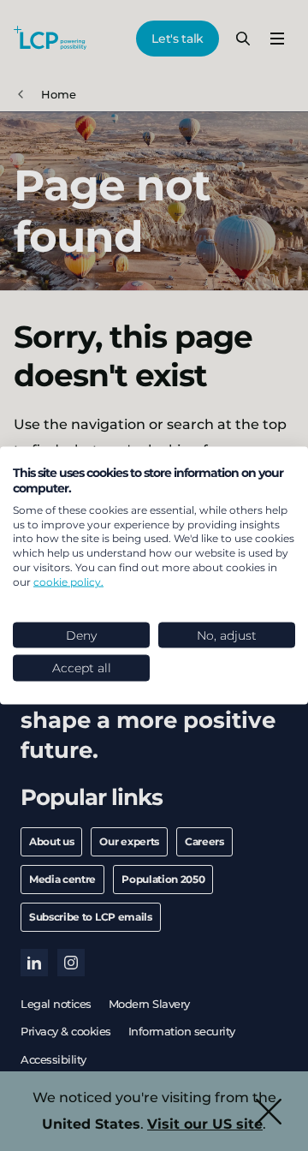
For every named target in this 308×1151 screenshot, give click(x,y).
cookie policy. (68, 581)
